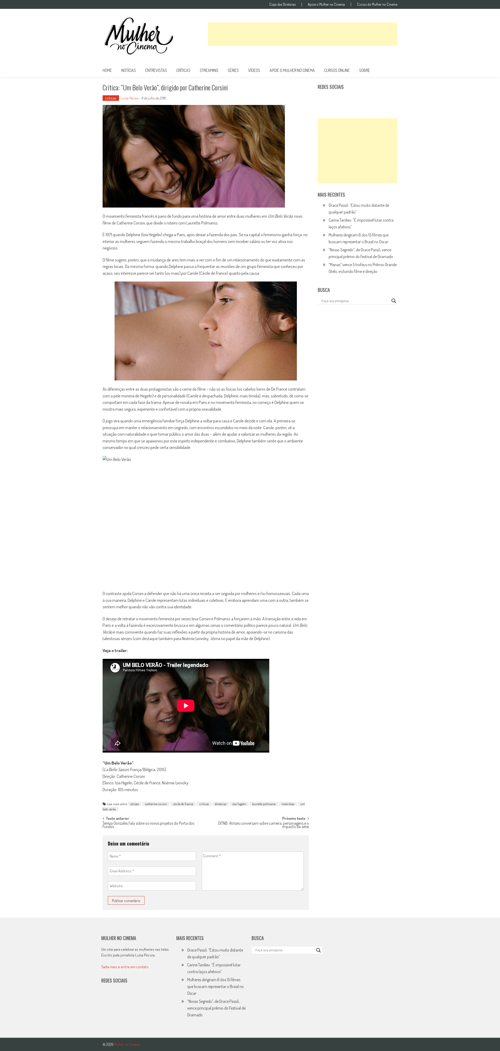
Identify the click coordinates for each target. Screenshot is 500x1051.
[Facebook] (369, 99)
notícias (128, 70)
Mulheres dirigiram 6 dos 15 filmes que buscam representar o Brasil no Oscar (215, 986)
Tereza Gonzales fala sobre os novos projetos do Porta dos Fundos (148, 825)
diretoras (220, 804)
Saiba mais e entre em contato (124, 966)
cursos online (337, 70)
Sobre (364, 70)
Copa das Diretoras (282, 4)
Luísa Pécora (129, 98)
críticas (183, 70)
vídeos (254, 70)
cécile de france (183, 804)
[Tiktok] (346, 99)
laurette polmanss (264, 804)
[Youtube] (357, 99)
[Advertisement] (302, 34)
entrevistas (156, 70)
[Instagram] (323, 99)
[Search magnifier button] (393, 300)
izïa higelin (239, 804)
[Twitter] (118, 997)
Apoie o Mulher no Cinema (326, 4)
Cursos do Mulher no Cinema (377, 4)
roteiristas (288, 804)
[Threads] (380, 99)
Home (107, 70)
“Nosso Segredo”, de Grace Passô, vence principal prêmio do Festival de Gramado (216, 1008)
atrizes (134, 804)
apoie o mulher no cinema (292, 70)
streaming (209, 70)
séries (233, 70)
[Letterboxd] (335, 99)
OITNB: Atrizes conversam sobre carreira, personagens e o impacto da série (263, 825)
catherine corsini (156, 804)
